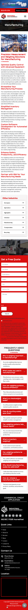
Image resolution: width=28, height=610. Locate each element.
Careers (4, 541)
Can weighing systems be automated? (12, 453)
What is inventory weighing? (9, 440)
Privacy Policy (6, 546)
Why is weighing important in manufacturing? (13, 356)
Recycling (6, 232)
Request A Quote (20, 10)
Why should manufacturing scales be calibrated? (13, 466)
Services (4, 535)
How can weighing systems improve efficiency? (13, 386)
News (4, 538)
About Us (5, 532)
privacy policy (10, 340)
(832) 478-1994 (5, 10)
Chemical (6, 217)
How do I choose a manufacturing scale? (11, 479)
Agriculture (7, 207)
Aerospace (7, 203)
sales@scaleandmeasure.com (12, 563)
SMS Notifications (7, 320)
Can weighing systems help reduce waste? (13, 425)
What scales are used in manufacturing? (12, 371)
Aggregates (7, 212)
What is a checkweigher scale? (12, 399)
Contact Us (5, 543)
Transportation (8, 227)
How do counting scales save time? (12, 412)
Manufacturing (8, 222)
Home (4, 530)
